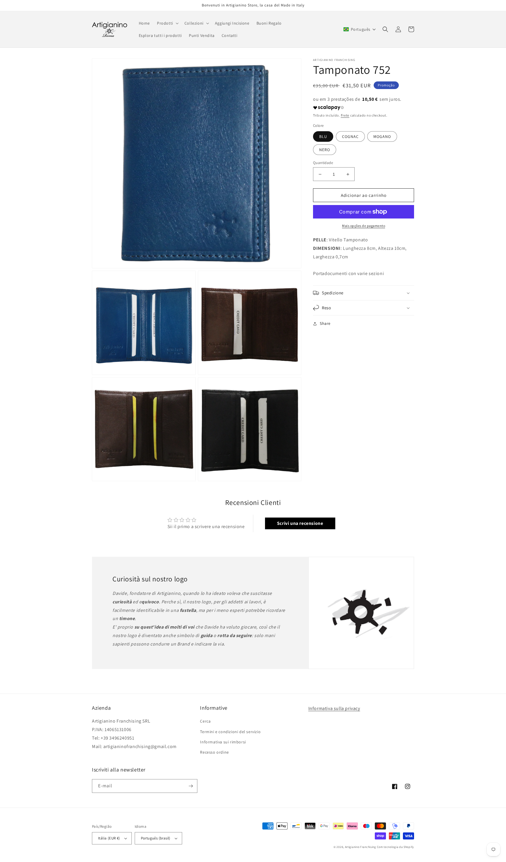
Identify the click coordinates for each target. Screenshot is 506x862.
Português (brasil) (155, 838)
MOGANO (382, 136)
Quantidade (323, 162)
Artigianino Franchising (360, 847)
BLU (323, 136)
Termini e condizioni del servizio (230, 731)
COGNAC (350, 136)
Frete (345, 115)
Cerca (205, 721)
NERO (324, 149)
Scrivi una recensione (300, 523)
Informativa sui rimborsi (223, 742)
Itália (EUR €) (109, 838)
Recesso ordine (214, 752)
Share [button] (325, 323)
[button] (167, 23)
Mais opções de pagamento (363, 225)
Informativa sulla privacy (334, 708)
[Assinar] (190, 786)
